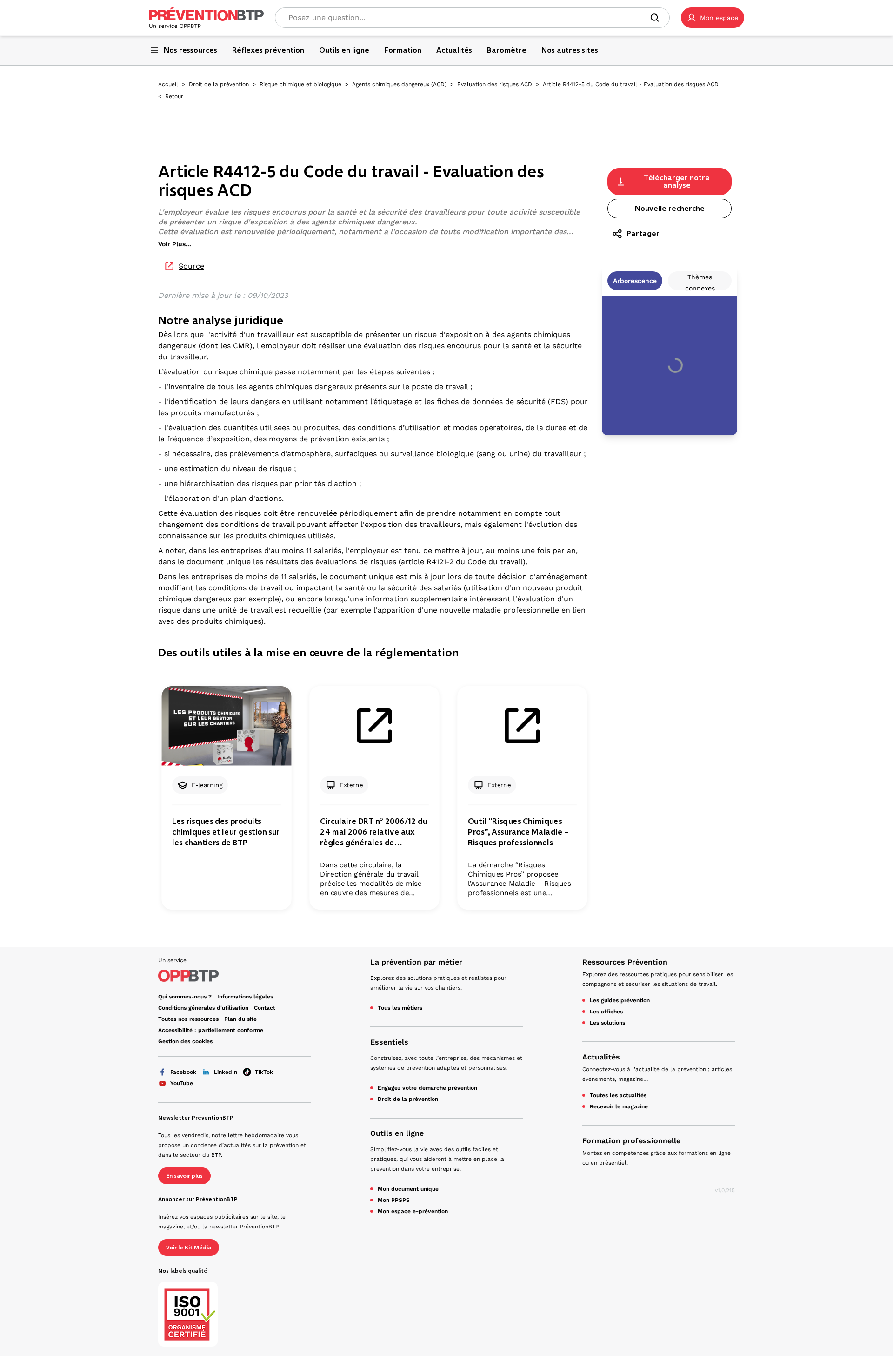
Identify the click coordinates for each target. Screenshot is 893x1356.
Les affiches (606, 1011)
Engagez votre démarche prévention (427, 1088)
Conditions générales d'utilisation (203, 1008)
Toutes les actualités (618, 1095)
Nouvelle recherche (670, 208)
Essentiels (389, 1042)
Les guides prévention (620, 1000)
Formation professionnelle (631, 1140)
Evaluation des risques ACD (494, 84)
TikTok (264, 1072)
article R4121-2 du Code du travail (462, 561)
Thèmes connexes (700, 281)
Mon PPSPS (394, 1200)
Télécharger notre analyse (677, 181)
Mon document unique (408, 1189)
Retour (174, 96)
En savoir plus (184, 1176)
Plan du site (240, 1019)
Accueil (168, 84)
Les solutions (607, 1022)
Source (191, 266)
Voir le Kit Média (188, 1247)
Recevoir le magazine (619, 1106)
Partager (643, 233)
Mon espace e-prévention (413, 1211)
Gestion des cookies (185, 1041)
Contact (264, 1008)
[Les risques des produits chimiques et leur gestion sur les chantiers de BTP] (226, 726)
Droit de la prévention (219, 84)
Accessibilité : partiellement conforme (210, 1030)
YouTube (181, 1083)
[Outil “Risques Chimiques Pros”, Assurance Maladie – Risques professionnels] (522, 726)
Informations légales (245, 996)
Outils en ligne (397, 1133)
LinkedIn (225, 1072)
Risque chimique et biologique (300, 84)
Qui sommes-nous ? (185, 996)
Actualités (601, 1056)
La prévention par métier (416, 962)
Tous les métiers (400, 1008)
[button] (712, 17)
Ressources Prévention (624, 962)
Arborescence (635, 280)
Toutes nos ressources (188, 1019)
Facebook (183, 1072)
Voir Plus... (174, 244)
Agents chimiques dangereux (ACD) (399, 84)
